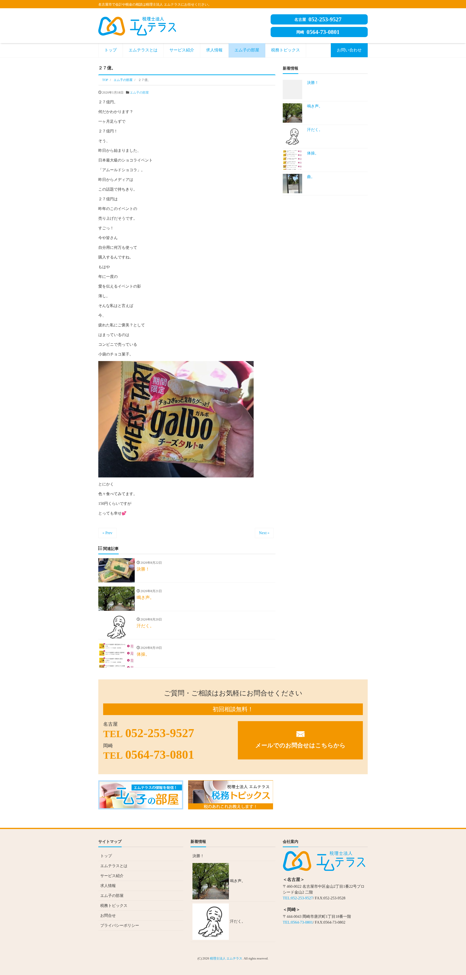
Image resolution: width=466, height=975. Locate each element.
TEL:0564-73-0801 (298, 922)
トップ (110, 50)
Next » (264, 533)
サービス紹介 (181, 50)
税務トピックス (285, 50)
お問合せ (108, 915)
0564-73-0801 (318, 32)
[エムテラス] (137, 25)
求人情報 (214, 50)
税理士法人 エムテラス (226, 958)
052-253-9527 (317, 19)
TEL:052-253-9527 (298, 898)
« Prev (107, 533)
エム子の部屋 (246, 50)
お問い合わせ (349, 50)
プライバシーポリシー (119, 925)
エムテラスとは (143, 50)
